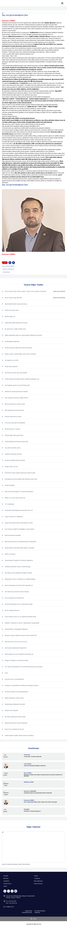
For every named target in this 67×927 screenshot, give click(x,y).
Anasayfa (5, 875)
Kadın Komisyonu (38, 883)
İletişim (5, 886)
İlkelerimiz (5, 878)
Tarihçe (36, 875)
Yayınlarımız (6, 881)
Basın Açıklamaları (38, 881)
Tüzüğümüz (37, 878)
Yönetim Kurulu (7, 883)
